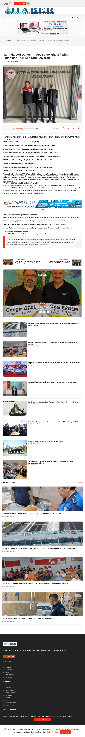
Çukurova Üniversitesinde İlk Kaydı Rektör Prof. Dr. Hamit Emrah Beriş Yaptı (52, 382)
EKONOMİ (42, 303)
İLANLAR (8, 672)
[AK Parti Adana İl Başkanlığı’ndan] (15, 469)
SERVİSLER (9, 677)
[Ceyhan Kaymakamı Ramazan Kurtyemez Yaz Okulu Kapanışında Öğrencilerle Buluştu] (15, 349)
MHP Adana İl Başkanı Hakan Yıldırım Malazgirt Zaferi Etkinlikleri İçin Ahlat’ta (53, 422)
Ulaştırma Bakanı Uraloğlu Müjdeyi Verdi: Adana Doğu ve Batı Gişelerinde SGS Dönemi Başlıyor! (39, 548)
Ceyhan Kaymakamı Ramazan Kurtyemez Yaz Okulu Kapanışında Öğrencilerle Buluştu (36, 583)
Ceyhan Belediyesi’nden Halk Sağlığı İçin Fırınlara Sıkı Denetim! (27, 618)
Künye (7, 700)
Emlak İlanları (9, 690)
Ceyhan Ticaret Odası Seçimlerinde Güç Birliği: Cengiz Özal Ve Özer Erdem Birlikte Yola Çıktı (42, 307)
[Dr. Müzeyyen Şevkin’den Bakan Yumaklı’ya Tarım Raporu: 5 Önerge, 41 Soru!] (15, 408)
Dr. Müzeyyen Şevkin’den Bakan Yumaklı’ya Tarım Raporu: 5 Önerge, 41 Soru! (53, 402)
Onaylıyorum (65, 732)
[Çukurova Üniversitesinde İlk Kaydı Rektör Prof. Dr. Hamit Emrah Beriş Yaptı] (15, 388)
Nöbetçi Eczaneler (10, 702)
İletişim (7, 697)
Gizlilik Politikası (10, 692)
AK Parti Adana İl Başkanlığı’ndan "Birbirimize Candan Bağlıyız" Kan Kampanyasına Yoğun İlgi (50, 462)
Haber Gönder (9, 705)
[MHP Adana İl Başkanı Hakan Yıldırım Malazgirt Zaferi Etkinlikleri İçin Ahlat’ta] (15, 428)
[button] (37, 312)
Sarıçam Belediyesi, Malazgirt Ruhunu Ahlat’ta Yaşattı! (45, 442)
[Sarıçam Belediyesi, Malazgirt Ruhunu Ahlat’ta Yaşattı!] (15, 448)
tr (28, 3)
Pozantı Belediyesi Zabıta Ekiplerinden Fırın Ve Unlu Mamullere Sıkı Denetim (31, 513)
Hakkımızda (8, 695)
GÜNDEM (8, 667)
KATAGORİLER (9, 669)
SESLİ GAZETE (9, 674)
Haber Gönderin (42, 719)
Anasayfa (8, 41)
